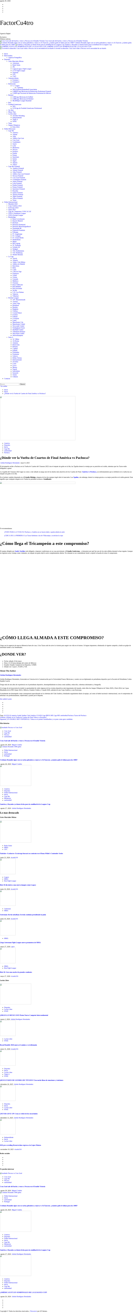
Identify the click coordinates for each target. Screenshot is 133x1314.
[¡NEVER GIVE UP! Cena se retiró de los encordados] (8, 1100)
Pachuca (15, 151)
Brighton (15, 309)
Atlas (14, 136)
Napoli (14, 369)
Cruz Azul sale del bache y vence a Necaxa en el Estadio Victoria (66, 41)
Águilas (76, 477)
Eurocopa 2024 (13, 208)
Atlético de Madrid (18, 264)
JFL (13, 67)
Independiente (17, 117)
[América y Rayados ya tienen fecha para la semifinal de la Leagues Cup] (15, 785)
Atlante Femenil (17, 170)
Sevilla (14, 290)
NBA (24, 89)
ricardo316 (14, 857)
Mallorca (15, 281)
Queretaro (15, 157)
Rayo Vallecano (17, 285)
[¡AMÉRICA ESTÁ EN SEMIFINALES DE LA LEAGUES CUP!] (15, 1275)
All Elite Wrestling (18, 116)
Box (9, 102)
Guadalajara (16, 142)
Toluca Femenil (17, 198)
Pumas (14, 155)
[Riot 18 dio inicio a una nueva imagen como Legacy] (8, 873)
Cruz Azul (15, 140)
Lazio (14, 363)
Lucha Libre (12, 114)
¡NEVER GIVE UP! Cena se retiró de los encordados (19, 1114)
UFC (14, 74)
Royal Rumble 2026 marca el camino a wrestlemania (18, 1045)
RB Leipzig (16, 243)
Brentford (15, 305)
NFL (14, 106)
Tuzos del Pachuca (80, 715)
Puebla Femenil (17, 185)
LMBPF (31, 91)
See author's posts (6, 699)
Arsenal (15, 301)
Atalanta (15, 343)
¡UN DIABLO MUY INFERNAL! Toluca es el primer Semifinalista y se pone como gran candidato (36, 719)
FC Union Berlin (18, 238)
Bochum (15, 223)
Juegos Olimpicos (14, 125)
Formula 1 (15, 80)
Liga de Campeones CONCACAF (19, 211)
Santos (14, 159)
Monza (14, 367)
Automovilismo (13, 78)
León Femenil (17, 183)
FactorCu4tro (16, 22)
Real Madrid (16, 286)
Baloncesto (12, 84)
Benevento (16, 345)
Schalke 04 (16, 247)
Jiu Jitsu (11, 110)
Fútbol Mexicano (9, 129)
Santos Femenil (17, 193)
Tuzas (14, 200)
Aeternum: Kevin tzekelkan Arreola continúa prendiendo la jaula (23, 915)
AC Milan (15, 339)
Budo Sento (16, 65)
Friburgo (15, 232)
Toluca (14, 164)
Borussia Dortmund (18, 225)
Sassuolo (15, 373)
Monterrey (15, 148)
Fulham (14, 316)
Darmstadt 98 (16, 228)
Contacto (7, 378)
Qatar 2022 (12, 209)
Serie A (10, 337)
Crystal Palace (17, 313)
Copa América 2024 (15, 206)
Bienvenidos (8, 56)
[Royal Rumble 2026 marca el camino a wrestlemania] (8, 1035)
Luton (14, 320)
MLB (21, 101)
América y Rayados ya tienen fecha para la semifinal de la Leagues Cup (88, 44)
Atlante (14, 134)
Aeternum (15, 63)
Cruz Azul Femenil (18, 178)
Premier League (13, 298)
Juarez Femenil (17, 181)
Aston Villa (16, 303)
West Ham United (18, 333)
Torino (14, 375)
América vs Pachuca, (89, 472)
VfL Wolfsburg (17, 253)
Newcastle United (18, 326)
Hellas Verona (17, 358)
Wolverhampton (17, 335)
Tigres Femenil (17, 196)
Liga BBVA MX (47, 715)
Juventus (15, 362)
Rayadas (15, 191)
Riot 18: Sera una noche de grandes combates (16, 972)
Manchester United (18, 324)
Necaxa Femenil (17, 176)
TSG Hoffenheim (18, 251)
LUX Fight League (18, 71)
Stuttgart (15, 249)
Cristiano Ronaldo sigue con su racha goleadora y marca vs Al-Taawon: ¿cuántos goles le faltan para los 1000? (39, 760)
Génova (15, 356)
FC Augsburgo (17, 234)
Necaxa (14, 149)
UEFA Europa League (15, 215)
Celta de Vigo (17, 271)
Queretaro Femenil (18, 189)
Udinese (15, 377)
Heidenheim (16, 240)
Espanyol (15, 273)
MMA (6, 847)
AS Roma (15, 341)
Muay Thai (12, 112)
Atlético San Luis (18, 138)
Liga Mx (11, 131)
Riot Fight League (10, 881)
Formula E (15, 82)
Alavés (14, 258)
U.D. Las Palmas (18, 292)
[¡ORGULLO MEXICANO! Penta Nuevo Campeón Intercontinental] (15, 1004)
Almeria (15, 260)
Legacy (21, 69)
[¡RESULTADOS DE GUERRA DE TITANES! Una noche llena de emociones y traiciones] (8, 1065)
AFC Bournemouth (18, 300)
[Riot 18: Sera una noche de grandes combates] (8, 963)
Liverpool (15, 318)
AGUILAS (7, 715)
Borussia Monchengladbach (21, 226)
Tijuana (14, 163)
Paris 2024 (15, 127)
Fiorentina (15, 352)
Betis (14, 268)
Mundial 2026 (13, 204)
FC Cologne (16, 236)
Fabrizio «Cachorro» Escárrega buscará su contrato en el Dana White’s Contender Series (31, 853)
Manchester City (17, 322)
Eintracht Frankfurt (18, 230)
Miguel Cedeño (17, 745)
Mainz (14, 241)
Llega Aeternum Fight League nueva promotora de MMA (20, 942)
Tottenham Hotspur (18, 332)
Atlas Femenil (17, 172)
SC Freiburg (16, 245)
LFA (27, 108)
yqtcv (13, 946)
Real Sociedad (17, 288)
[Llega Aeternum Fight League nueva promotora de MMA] (8, 935)
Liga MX (57, 715)
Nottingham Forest (18, 328)
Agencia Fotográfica (15, 57)
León (14, 146)
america (14, 715)
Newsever (33, 1311)
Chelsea (15, 311)
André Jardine (20, 551)
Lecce (14, 365)
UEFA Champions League (17, 213)
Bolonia (15, 347)
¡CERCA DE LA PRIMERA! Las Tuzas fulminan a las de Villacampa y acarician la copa (33, 535)
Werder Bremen (17, 255)
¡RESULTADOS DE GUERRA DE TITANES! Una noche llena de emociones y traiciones (31, 1080)
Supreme (15, 72)
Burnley (15, 307)
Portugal (7, 756)
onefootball (8, 451)
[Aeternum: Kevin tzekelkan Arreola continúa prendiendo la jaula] (8, 905)
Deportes (7, 59)
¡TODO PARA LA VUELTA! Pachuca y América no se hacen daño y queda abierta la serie (34, 532)
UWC (14, 76)
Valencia (15, 294)
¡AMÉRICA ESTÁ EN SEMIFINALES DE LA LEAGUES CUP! (69, 46)
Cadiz (14, 270)
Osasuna (15, 283)
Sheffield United (17, 330)
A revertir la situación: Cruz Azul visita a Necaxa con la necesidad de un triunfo (80, 48)
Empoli (14, 350)
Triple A (15, 119)
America (15, 133)
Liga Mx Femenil (14, 166)
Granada (15, 279)
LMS (22, 97)
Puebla (14, 153)
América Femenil (18, 168)
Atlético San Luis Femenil (21, 174)
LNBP (31, 93)
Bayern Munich (17, 221)
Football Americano (14, 104)
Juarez (14, 144)
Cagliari (15, 348)
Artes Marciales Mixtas (15, 61)
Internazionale (17, 360)
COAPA (39, 715)
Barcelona (15, 266)
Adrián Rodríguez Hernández (10, 463)
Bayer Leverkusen (18, 219)
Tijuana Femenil (17, 194)
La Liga (11, 256)
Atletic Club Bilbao (18, 262)
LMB (22, 99)
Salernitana (16, 371)
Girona (14, 277)
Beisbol (10, 95)
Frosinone (15, 354)
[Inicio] (0, 50)
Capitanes (20, 87)
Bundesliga (12, 217)
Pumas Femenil (17, 187)
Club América (31, 715)
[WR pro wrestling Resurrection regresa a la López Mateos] (8, 1134)
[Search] (0, 382)
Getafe (14, 275)
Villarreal (15, 296)
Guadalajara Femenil (19, 179)
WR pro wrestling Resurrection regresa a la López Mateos (20, 1145)
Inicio (6, 54)
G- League (16, 86)
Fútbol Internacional (10, 202)
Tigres (14, 161)
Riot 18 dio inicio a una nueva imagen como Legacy (18, 885)
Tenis (10, 123)
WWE (14, 121)
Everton (15, 315)
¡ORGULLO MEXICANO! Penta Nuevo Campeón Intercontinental (24, 1015)
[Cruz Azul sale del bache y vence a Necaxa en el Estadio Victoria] (11, 727)
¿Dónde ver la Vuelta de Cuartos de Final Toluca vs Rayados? (23, 717)
